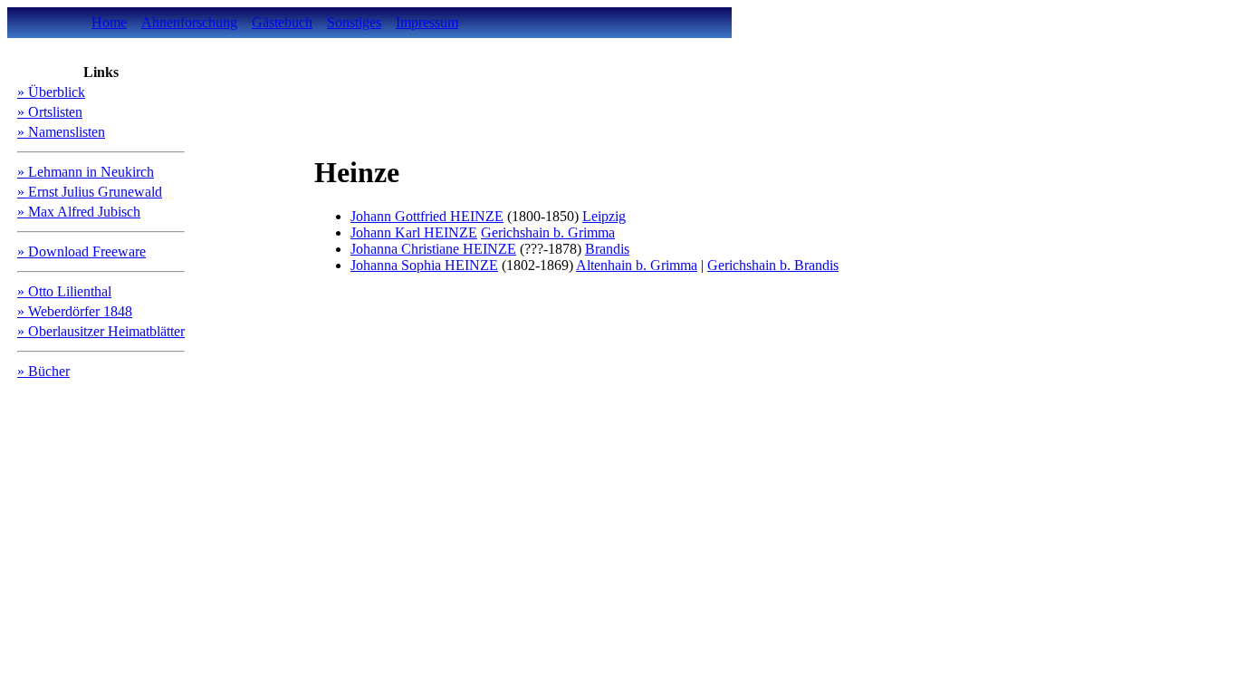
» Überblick (51, 92)
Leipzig (604, 216)
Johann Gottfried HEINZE (426, 216)
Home (109, 22)
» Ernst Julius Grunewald (89, 191)
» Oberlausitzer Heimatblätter (101, 331)
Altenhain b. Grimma (636, 265)
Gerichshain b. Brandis (773, 265)
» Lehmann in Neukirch (85, 171)
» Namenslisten (61, 132)
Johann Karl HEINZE (413, 232)
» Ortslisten (49, 112)
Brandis (607, 248)
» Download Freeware (81, 251)
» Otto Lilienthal (64, 291)
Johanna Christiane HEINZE (433, 248)
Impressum (427, 22)
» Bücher (43, 371)
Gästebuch (282, 22)
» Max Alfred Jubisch (78, 211)
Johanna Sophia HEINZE (424, 265)
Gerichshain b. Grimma (548, 232)
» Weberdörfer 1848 (74, 311)
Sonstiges (354, 22)
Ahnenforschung (189, 22)
